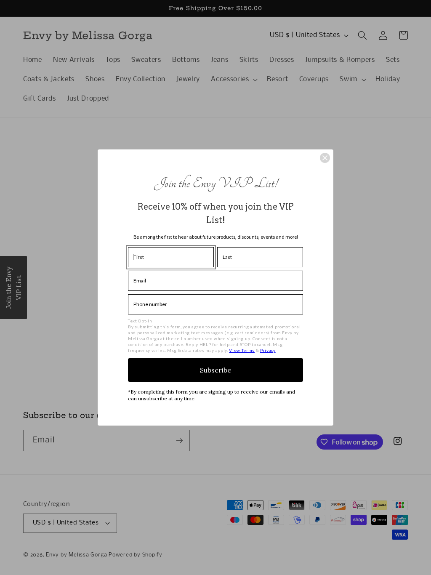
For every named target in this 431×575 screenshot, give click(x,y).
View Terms (242, 350)
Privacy (268, 350)
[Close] (325, 158)
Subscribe (215, 370)
